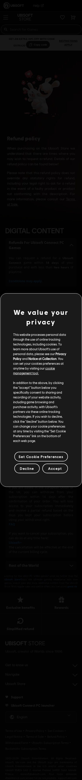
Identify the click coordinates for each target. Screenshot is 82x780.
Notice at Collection (42, 359)
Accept (55, 468)
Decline (27, 468)
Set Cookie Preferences (41, 456)
